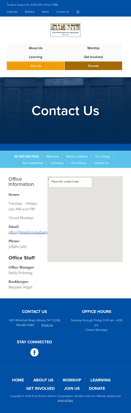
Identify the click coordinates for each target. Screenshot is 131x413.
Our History (78, 163)
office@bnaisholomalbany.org (31, 232)
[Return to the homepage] (65, 30)
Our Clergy (102, 156)
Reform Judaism (77, 156)
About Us (35, 48)
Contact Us (62, 12)
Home (18, 380)
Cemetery (57, 163)
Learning (35, 56)
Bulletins (30, 12)
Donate (93, 65)
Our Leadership (32, 163)
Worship (93, 48)
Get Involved (93, 56)
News (45, 12)
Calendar (12, 12)
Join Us (35, 65)
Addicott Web (65, 400)
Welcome (52, 156)
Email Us (47, 325)
